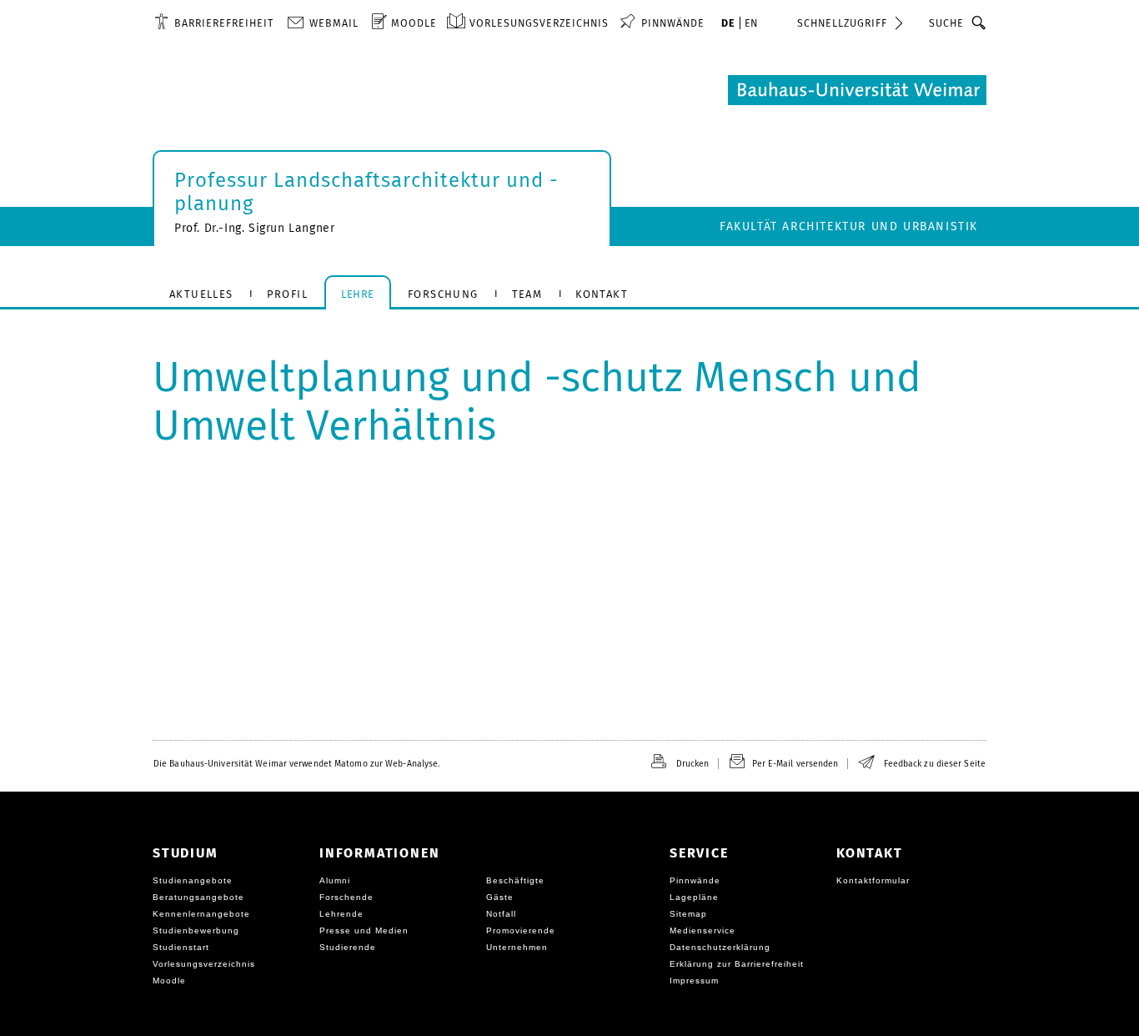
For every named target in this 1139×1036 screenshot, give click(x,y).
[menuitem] (213, 22)
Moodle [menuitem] (414, 23)
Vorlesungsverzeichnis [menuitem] (539, 23)
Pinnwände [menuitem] (673, 23)
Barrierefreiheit (223, 23)
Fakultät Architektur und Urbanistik (849, 226)
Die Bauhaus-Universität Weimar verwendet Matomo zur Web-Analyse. (296, 763)
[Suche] (979, 22)
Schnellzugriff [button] (842, 23)
